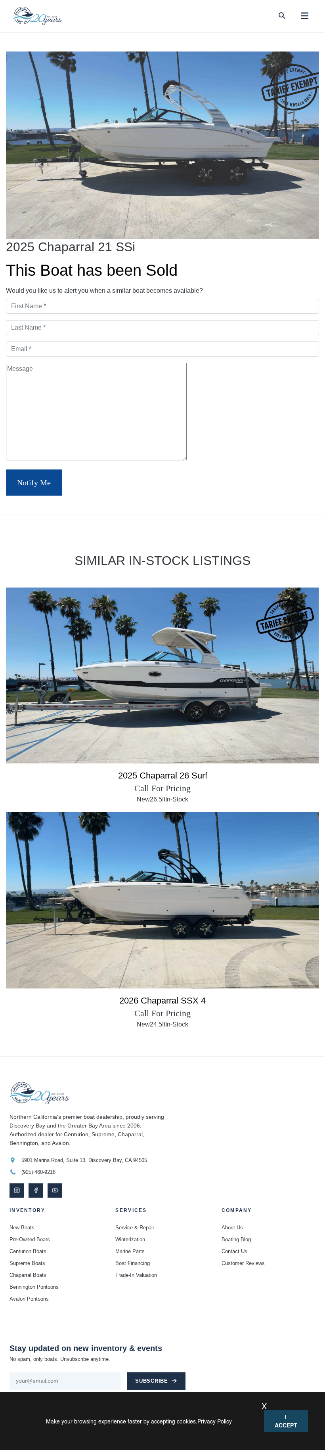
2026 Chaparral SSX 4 (162, 1000)
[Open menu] (305, 16)
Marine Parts (130, 1251)
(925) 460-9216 (38, 1172)
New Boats (22, 1228)
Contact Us (234, 1251)
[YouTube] (55, 1190)
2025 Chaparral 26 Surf (162, 775)
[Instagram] (17, 1190)
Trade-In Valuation (136, 1275)
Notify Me (34, 482)
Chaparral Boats (28, 1275)
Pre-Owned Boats (30, 1239)
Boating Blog (236, 1239)
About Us (232, 1228)
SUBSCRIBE (151, 1381)
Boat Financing (132, 1263)
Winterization (130, 1239)
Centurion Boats (28, 1251)
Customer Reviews (243, 1263)
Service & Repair (134, 1228)
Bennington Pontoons (34, 1287)
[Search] (281, 16)
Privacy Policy (214, 1421)
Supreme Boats (27, 1263)
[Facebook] (36, 1190)
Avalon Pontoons (29, 1299)
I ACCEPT (286, 1421)
